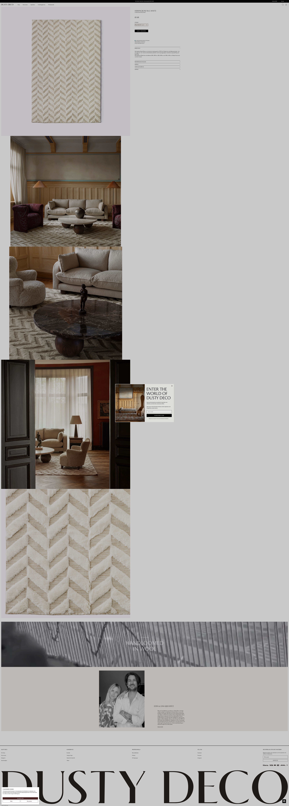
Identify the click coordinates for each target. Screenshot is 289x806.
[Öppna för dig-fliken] (284, 801)
